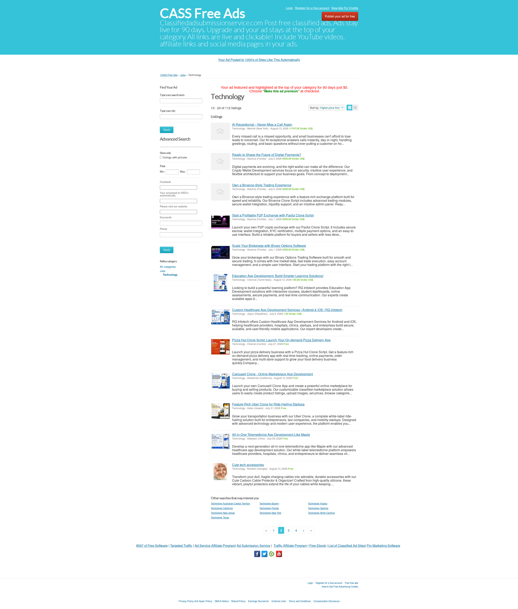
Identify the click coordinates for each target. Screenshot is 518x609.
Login (289, 8)
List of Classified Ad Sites (346, 545)
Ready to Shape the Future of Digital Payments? (266, 154)
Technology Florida (269, 508)
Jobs (163, 271)
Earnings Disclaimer (258, 601)
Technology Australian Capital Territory (230, 503)
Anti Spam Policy (203, 601)
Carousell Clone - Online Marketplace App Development (272, 374)
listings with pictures (175, 157)
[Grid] (355, 107)
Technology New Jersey (223, 512)
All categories (168, 267)
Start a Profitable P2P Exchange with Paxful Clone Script (273, 215)
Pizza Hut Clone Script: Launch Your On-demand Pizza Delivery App (281, 340)
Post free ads (351, 582)
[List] (349, 107)
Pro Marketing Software (383, 545)
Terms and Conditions (300, 601)
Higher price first (330, 108)
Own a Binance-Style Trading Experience (261, 185)
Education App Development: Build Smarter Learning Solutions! (277, 275)
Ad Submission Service (253, 545)
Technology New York (270, 512)
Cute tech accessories (248, 464)
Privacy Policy (186, 601)
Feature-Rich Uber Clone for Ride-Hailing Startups (268, 404)
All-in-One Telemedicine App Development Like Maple (271, 434)
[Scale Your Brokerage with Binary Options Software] (220, 252)
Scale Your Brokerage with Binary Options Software (269, 245)
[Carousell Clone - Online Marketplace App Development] (220, 380)
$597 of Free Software (152, 545)
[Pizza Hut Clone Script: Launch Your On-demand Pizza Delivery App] (220, 346)
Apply (166, 129)
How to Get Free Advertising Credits (340, 586)
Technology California (222, 508)
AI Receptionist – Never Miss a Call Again (262, 124)
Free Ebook (317, 545)
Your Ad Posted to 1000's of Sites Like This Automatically (259, 59)
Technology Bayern (269, 503)
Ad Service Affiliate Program (215, 545)
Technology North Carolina (321, 512)
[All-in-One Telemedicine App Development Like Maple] (220, 441)
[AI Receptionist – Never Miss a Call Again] (220, 131)
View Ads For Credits (344, 8)
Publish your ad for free (340, 16)
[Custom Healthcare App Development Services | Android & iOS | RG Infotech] (220, 316)
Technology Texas (220, 517)
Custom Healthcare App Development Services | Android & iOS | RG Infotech (287, 309)
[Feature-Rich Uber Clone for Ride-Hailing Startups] (220, 411)
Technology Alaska (317, 503)
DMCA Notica (222, 601)
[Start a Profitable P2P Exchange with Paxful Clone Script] (220, 222)
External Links (279, 601)
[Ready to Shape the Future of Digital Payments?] (220, 161)
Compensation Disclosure (326, 601)
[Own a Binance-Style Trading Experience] (220, 192)
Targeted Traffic (181, 545)
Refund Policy (238, 601)
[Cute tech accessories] (220, 471)
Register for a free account (312, 8)
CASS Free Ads (202, 13)
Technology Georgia (318, 508)
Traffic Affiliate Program (290, 545)
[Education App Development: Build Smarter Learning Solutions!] (220, 282)
